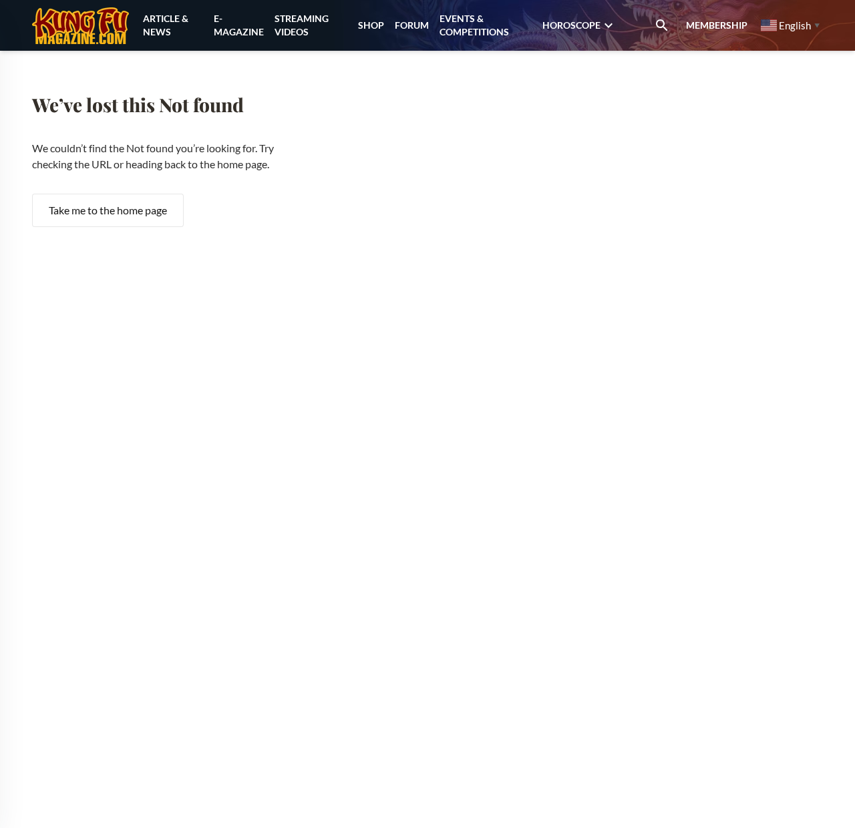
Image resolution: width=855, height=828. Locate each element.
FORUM (412, 25)
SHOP (371, 25)
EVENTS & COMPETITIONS (474, 25)
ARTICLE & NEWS (165, 25)
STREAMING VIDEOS (302, 25)
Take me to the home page (108, 210)
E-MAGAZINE (239, 25)
